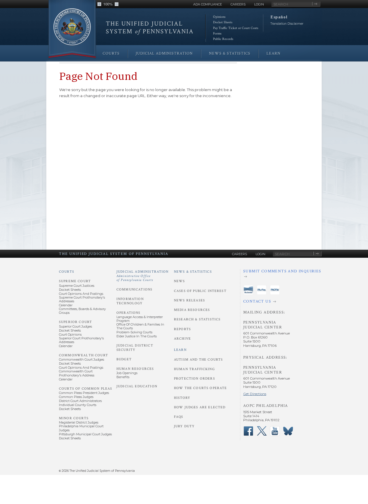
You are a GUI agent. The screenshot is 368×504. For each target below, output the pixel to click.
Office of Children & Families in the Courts (140, 326)
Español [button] (279, 17)
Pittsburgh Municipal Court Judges (85, 434)
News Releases (189, 300)
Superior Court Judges (75, 326)
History (182, 398)
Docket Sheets (222, 22)
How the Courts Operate (200, 388)
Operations (128, 313)
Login (259, 4)
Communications (134, 289)
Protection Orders (194, 378)
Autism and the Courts (198, 359)
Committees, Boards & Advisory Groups (82, 311)
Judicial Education (136, 386)
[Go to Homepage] (72, 29)
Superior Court (75, 322)
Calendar (65, 305)
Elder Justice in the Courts (136, 336)
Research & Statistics (197, 319)
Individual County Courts (77, 405)
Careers (238, 4)
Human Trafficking (194, 369)
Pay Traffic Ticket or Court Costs (235, 28)
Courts (66, 272)
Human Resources (135, 369)
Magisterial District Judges (78, 422)
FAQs (178, 417)
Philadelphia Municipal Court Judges (81, 428)
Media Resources (192, 310)
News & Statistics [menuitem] (229, 53)
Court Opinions (70, 334)
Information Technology (130, 301)
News (179, 281)
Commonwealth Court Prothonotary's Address (76, 373)
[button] (99, 4)
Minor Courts (74, 418)
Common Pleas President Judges (84, 393)
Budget (124, 359)
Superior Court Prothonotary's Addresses (81, 340)
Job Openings (126, 373)
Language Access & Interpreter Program (139, 319)
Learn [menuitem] (274, 53)
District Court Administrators (80, 401)
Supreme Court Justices (76, 286)
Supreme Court (75, 281)
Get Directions (254, 394)
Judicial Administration (142, 276)
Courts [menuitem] (111, 53)
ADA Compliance (207, 4)
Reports (182, 329)
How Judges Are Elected (199, 407)
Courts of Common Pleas (85, 388)
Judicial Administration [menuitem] (164, 53)
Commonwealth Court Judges (81, 359)
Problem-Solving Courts (134, 332)
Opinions (219, 17)
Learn (180, 350)
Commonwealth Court (83, 355)
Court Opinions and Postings (81, 294)
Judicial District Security (134, 347)
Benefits (122, 377)
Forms (217, 33)
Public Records (223, 39)
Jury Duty (184, 426)
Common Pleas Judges (76, 397)
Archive (182, 338)
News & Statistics (193, 272)
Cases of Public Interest (200, 291)
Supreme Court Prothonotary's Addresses (82, 299)
